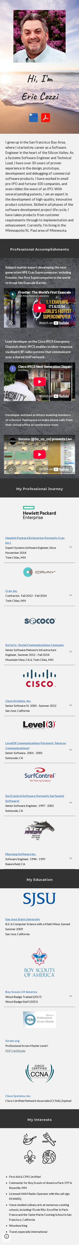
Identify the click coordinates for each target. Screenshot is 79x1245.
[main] (39, 87)
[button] (70, 547)
